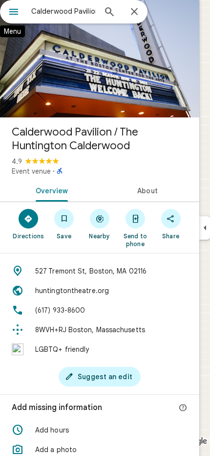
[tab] (50, 190)
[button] (99, 430)
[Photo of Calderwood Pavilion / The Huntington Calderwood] (99, 58)
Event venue (31, 171)
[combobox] (63, 11)
